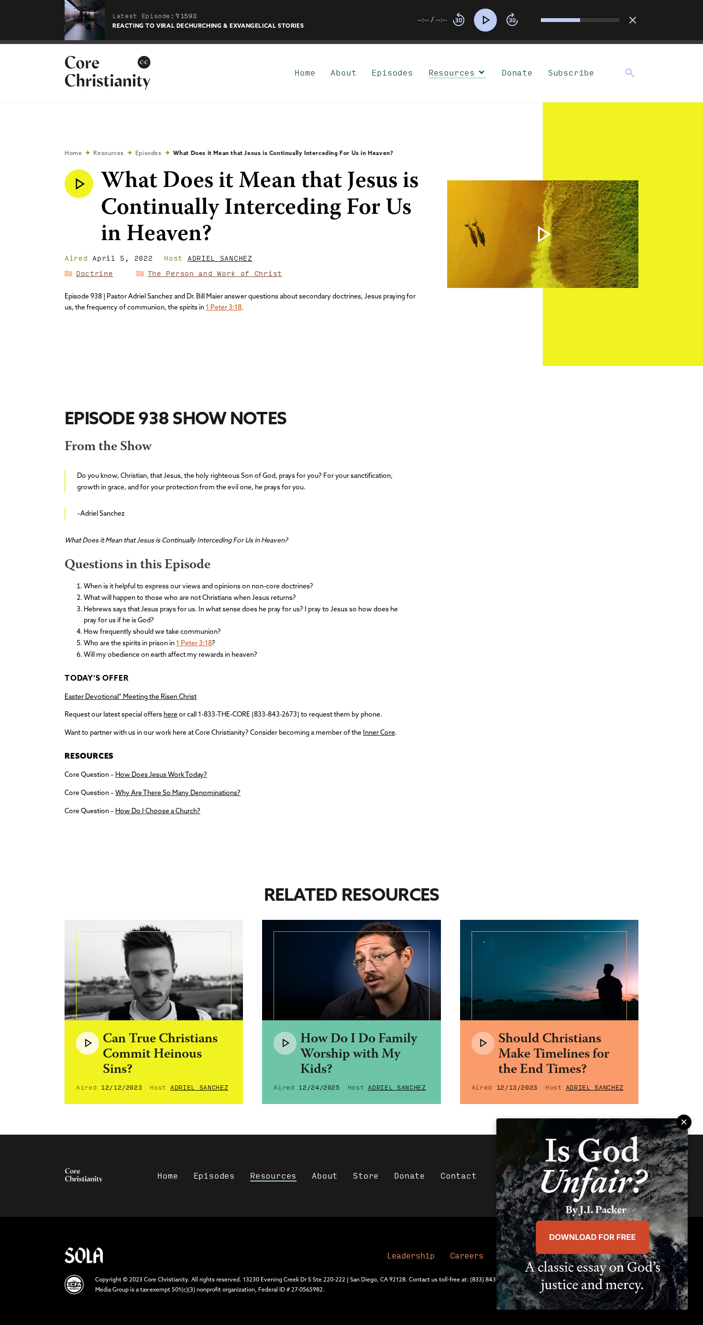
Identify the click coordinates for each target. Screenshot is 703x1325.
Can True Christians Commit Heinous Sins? (160, 1055)
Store (366, 1175)
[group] (518, 20)
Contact (458, 1175)
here (170, 714)
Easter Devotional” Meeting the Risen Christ (131, 696)
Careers (466, 1255)
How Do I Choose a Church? (157, 810)
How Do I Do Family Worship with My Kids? (358, 1055)
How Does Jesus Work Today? (161, 774)
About (343, 72)
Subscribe (571, 72)
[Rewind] (458, 20)
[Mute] (533, 20)
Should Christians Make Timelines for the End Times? (553, 1055)
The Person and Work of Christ (215, 273)
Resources (451, 72)
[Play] (485, 20)
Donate (517, 72)
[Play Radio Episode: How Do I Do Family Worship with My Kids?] (285, 1043)
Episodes (392, 72)
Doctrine (94, 273)
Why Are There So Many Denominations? (178, 792)
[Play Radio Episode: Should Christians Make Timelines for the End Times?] (483, 1043)
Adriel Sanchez (220, 258)
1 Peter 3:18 (224, 307)
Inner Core (379, 732)
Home (305, 72)
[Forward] (512, 20)
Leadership (411, 1255)
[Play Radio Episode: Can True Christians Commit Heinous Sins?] (87, 1043)
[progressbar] (351, 42)
